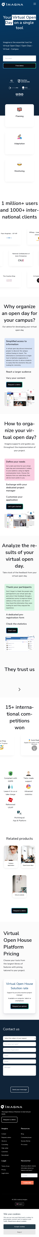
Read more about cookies (17, 1221)
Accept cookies (19, 1227)
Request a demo (9, 1120)
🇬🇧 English (19, 1204)
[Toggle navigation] (35, 4)
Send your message (19, 1090)
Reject (19, 1232)
